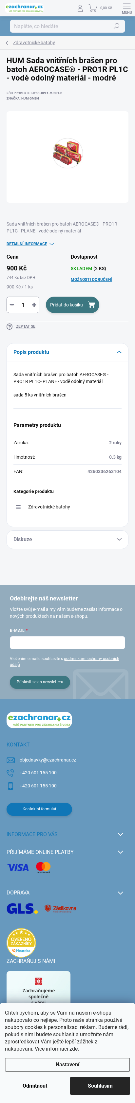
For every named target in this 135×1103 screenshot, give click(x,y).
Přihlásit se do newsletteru (40, 682)
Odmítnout (35, 1086)
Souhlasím (100, 1086)
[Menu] (127, 8)
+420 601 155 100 (38, 772)
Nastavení (67, 1064)
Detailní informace (27, 244)
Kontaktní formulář (39, 809)
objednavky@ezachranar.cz (48, 760)
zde (73, 1049)
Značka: (23, 98)
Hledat (117, 26)
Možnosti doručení (91, 279)
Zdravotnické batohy (49, 506)
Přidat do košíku (66, 304)
